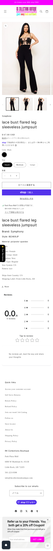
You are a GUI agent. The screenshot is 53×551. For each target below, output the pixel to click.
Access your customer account (18, 389)
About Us (9, 430)
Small (7, 165)
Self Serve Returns (12, 395)
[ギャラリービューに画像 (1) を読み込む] (12, 104)
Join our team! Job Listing (16, 412)
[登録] (40, 493)
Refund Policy (11, 406)
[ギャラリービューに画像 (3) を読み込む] (40, 104)
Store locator (10, 424)
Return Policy (10, 401)
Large (33, 165)
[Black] (4, 154)
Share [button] (6, 287)
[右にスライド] (50, 104)
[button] (5, 11)
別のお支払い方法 (26, 198)
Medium (19, 165)
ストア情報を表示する (14, 212)
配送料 (4, 138)
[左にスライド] (2, 104)
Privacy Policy (11, 441)
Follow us (9, 418)
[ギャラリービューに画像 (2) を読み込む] (26, 104)
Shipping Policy (11, 436)
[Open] (6, 545)
